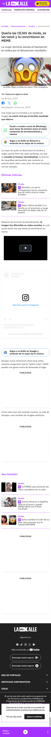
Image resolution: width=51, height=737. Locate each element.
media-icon (25, 732)
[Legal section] (47, 689)
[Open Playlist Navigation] (47, 732)
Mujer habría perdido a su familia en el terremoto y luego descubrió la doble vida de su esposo (33, 209)
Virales (32, 26)
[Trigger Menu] (3, 3)
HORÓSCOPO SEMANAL (24, 10)
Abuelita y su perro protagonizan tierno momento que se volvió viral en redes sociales (32, 191)
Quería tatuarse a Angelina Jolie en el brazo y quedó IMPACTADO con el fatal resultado (33, 505)
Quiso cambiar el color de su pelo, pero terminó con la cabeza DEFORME (33, 522)
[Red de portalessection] (47, 675)
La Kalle (4, 26)
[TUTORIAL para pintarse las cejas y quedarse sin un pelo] (8, 487)
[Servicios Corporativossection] (47, 682)
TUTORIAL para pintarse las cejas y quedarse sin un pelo (33, 488)
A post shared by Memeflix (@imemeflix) (25, 334)
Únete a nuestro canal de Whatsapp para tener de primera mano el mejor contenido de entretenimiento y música (28, 130)
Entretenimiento (18, 26)
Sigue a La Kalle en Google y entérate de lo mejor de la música (27, 352)
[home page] (26, 629)
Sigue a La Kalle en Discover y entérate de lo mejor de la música (27, 142)
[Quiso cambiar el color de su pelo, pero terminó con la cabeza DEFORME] (8, 520)
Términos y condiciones (21, 698)
